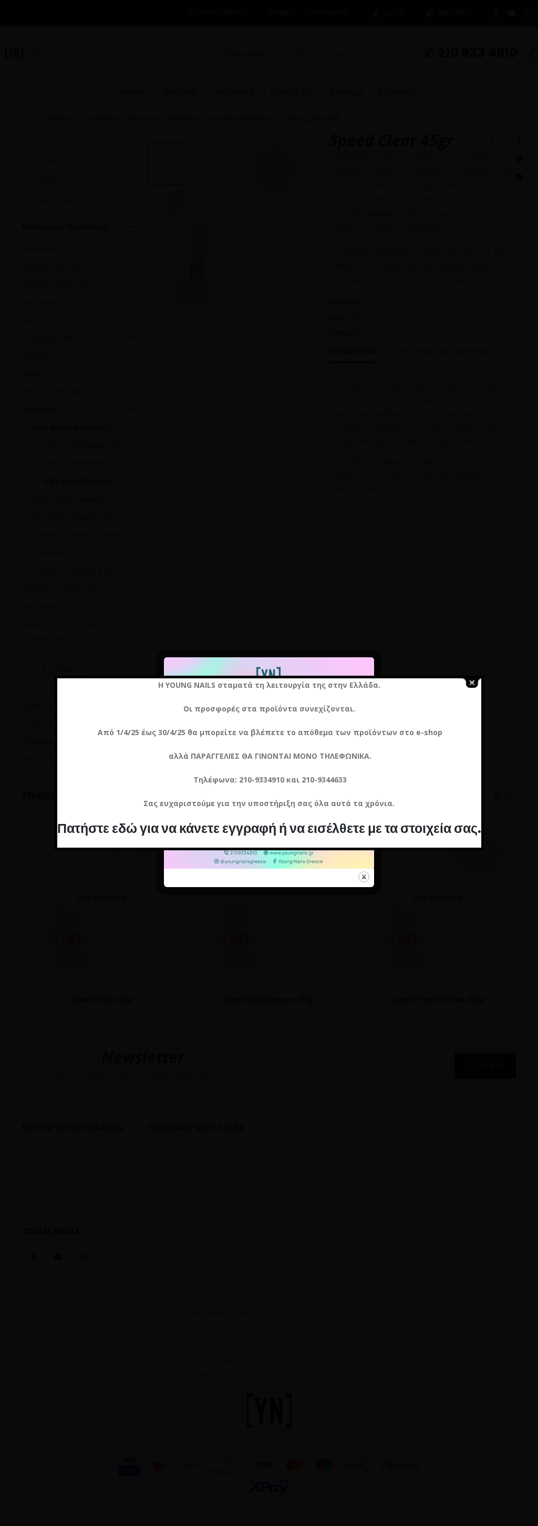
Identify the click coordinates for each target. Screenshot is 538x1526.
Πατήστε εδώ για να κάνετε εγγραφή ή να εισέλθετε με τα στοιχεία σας (267, 828)
